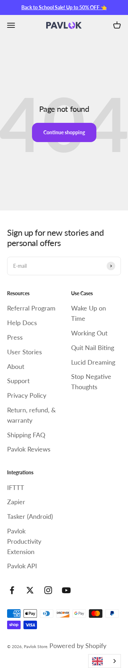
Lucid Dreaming (93, 362)
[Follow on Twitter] (30, 590)
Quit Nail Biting (92, 347)
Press (15, 337)
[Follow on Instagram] (48, 590)
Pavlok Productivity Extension (24, 541)
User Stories (24, 352)
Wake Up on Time (88, 313)
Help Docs (22, 323)
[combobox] (104, 661)
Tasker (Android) (30, 516)
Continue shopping (64, 132)
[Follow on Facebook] (12, 590)
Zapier (16, 502)
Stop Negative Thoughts (91, 381)
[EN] (105, 661)
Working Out (89, 333)
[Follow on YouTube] (66, 590)
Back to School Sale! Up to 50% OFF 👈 (64, 7)
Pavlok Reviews (28, 449)
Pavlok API (22, 566)
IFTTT (15, 487)
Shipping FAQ (26, 435)
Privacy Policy (26, 395)
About (15, 366)
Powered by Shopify (77, 645)
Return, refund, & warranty (31, 415)
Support (18, 381)
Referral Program (31, 308)
